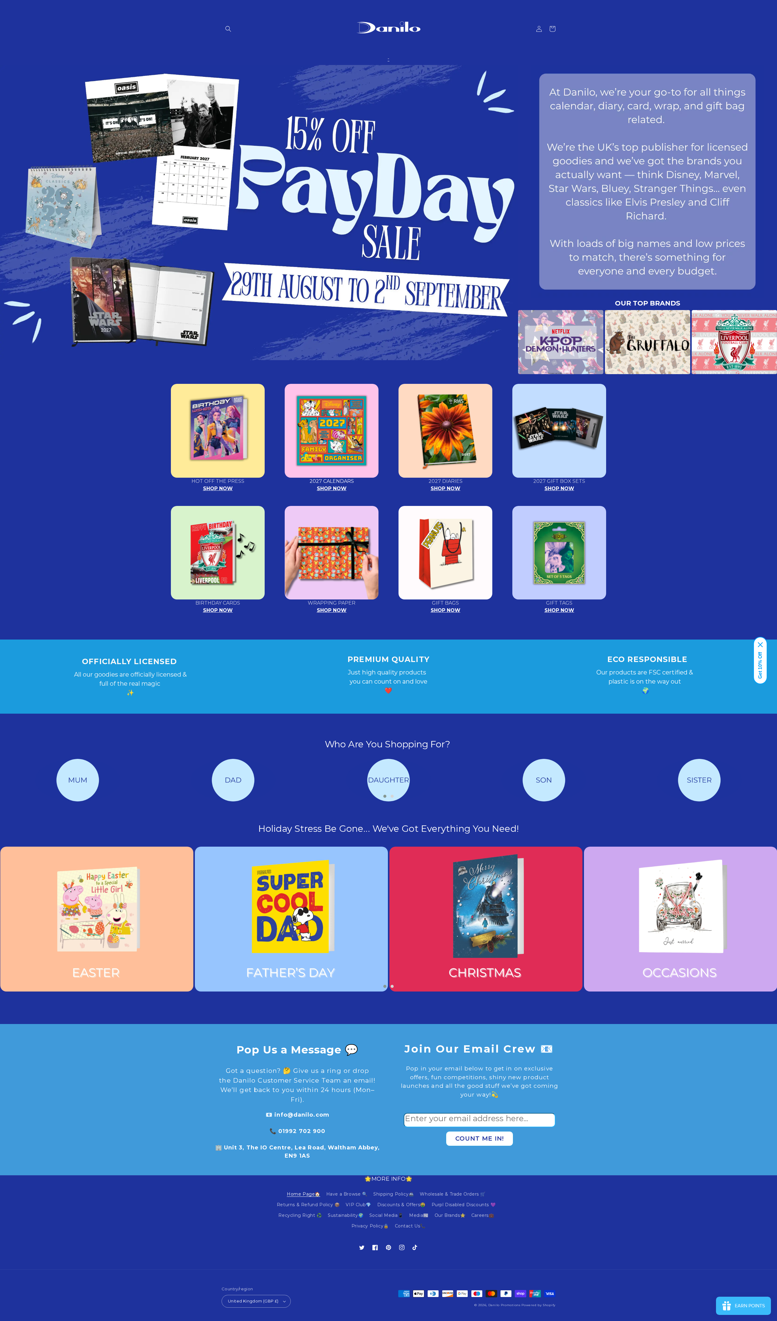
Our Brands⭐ (450, 1215)
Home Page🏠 (303, 1194)
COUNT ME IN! (479, 1138)
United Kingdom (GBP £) (253, 1301)
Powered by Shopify (538, 1305)
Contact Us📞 (410, 1226)
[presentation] (509, 342)
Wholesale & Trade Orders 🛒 (453, 1194)
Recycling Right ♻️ (300, 1215)
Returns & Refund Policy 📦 (308, 1204)
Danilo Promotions (504, 1305)
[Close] (760, 644)
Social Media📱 (386, 1215)
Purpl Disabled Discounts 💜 (464, 1204)
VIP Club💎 (358, 1204)
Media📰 (419, 1215)
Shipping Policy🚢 (393, 1194)
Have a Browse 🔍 (347, 1194)
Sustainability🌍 (345, 1215)
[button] (228, 29)
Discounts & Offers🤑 (401, 1204)
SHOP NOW (218, 488)
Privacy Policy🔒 (370, 1226)
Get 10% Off (760, 665)
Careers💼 (482, 1215)
